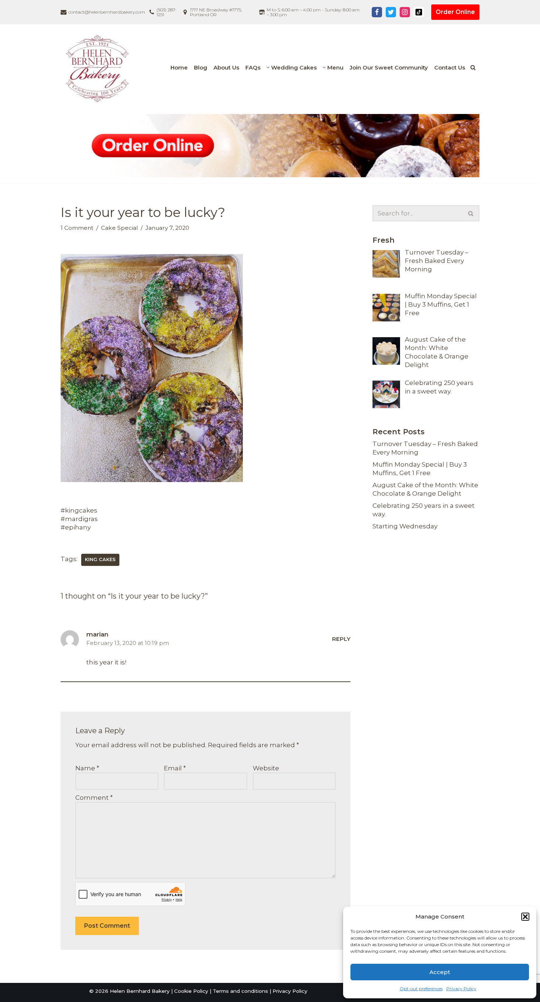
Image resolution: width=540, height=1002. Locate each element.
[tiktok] (419, 12)
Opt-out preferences (421, 988)
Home (179, 67)
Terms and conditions (240, 991)
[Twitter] (391, 12)
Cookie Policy (191, 991)
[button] (525, 916)
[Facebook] (377, 12)
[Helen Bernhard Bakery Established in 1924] (99, 67)
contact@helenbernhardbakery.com (106, 12)
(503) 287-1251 (166, 12)
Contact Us (449, 67)
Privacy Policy (461, 988)
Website (266, 768)
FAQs (252, 67)
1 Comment (77, 227)
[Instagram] (405, 12)
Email (175, 768)
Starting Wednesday (405, 526)
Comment (94, 797)
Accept (439, 972)
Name (87, 768)
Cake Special (119, 227)
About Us (226, 67)
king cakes (100, 559)
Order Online (455, 11)
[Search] (473, 67)
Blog (200, 67)
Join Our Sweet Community (389, 67)
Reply (341, 638)
